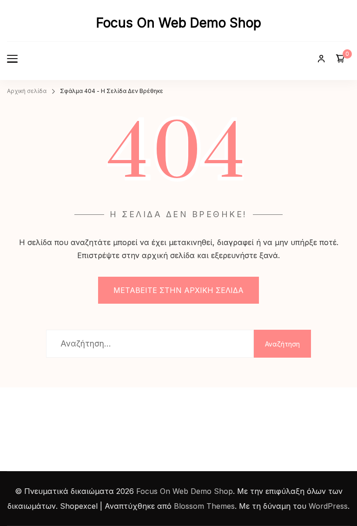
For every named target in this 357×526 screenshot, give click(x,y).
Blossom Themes (204, 506)
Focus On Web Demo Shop (178, 23)
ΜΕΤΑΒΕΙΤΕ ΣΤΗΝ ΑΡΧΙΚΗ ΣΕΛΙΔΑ (178, 290)
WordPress (328, 506)
